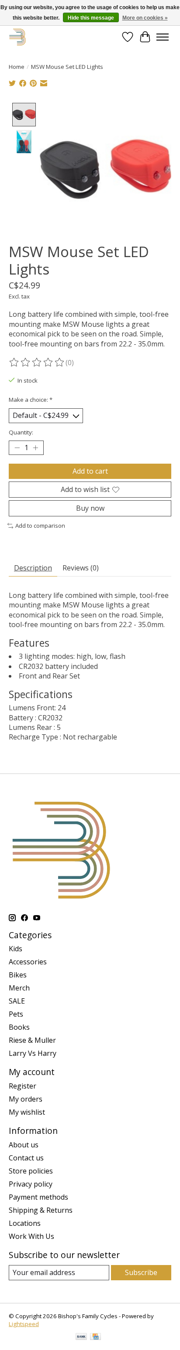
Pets (16, 1014)
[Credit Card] (95, 1337)
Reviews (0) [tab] (80, 568)
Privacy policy (30, 1184)
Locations (25, 1223)
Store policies (31, 1171)
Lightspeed (24, 1324)
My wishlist (27, 1112)
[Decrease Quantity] (17, 447)
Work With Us (31, 1236)
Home (16, 67)
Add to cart (90, 471)
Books (19, 1027)
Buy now (90, 508)
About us (23, 1145)
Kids (15, 948)
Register (22, 1086)
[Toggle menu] (162, 37)
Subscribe (141, 1272)
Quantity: (21, 432)
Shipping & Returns (41, 1210)
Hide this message (91, 18)
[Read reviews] (37, 362)
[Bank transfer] (81, 1337)
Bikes (18, 975)
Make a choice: (30, 400)
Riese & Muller (32, 1040)
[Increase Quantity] (35, 447)
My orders (25, 1099)
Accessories (28, 962)
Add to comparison (40, 525)
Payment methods (38, 1197)
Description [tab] (33, 568)
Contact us (26, 1158)
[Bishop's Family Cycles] (18, 37)
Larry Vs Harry (32, 1053)
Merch (19, 988)
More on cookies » (145, 18)
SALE (17, 1001)
